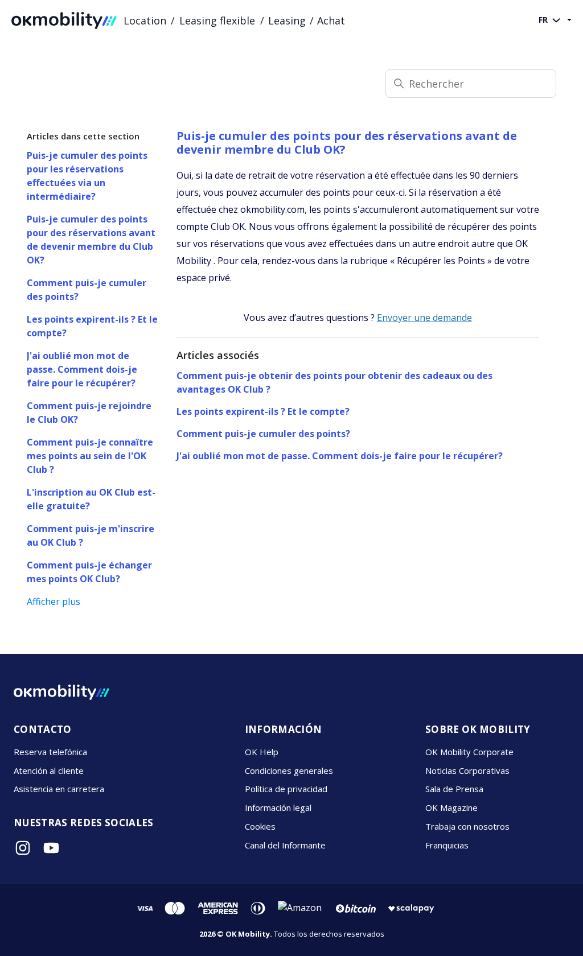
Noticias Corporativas (467, 770)
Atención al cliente (49, 770)
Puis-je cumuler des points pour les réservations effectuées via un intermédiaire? (87, 176)
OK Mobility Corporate (469, 751)
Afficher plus (53, 601)
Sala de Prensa (454, 788)
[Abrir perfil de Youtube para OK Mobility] (51, 848)
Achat (331, 20)
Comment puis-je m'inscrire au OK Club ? (90, 535)
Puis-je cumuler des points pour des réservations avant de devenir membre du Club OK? (91, 239)
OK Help (261, 751)
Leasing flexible (217, 20)
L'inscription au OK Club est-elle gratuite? (91, 499)
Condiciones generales (289, 770)
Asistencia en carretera (59, 788)
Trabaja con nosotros (467, 826)
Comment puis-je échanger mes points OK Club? (89, 572)
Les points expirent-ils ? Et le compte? (92, 326)
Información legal (278, 807)
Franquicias (447, 845)
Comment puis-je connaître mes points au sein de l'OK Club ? (90, 456)
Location (145, 20)
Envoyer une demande (424, 317)
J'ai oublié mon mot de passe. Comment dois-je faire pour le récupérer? (82, 369)
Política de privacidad (286, 788)
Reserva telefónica (50, 751)
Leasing (287, 20)
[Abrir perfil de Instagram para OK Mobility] (23, 848)
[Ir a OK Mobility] (61, 692)
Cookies (260, 826)
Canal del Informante (285, 845)
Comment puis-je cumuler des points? (86, 290)
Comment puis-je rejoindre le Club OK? (89, 412)
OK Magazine (451, 807)
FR (544, 19)
